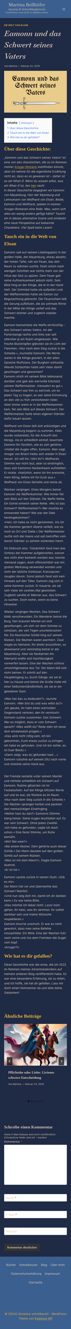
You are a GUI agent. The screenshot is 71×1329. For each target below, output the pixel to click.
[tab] (28, 1101)
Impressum (52, 1273)
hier (33, 185)
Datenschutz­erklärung (26, 1273)
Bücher (11, 1265)
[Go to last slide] (9, 1061)
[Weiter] (61, 1061)
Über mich (57, 1265)
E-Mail (11, 1214)
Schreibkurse (28, 1265)
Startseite (35, 1282)
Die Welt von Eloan (16, 25)
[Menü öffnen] (63, 9)
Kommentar (13, 1141)
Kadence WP (44, 1318)
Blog (44, 1265)
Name (11, 1198)
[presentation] (35, 1045)
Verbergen (26, 123)
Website (11, 1231)
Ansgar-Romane (25, 167)
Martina (13, 66)
